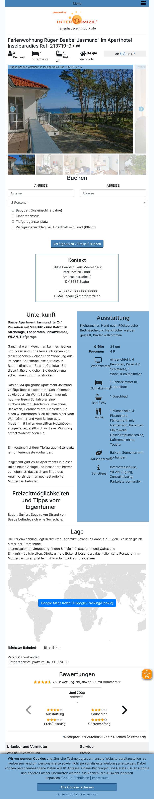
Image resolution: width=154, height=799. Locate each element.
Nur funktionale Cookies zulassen (77, 794)
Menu (77, 3)
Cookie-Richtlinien (75, 778)
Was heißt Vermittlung (23, 753)
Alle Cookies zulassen (77, 787)
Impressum (100, 778)
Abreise (113, 185)
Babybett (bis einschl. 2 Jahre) (39, 210)
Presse (85, 753)
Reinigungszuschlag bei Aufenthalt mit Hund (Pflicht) (56, 227)
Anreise (41, 185)
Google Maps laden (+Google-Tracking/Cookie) (77, 603)
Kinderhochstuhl (28, 216)
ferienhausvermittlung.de (77, 28)
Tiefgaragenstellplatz (32, 222)
